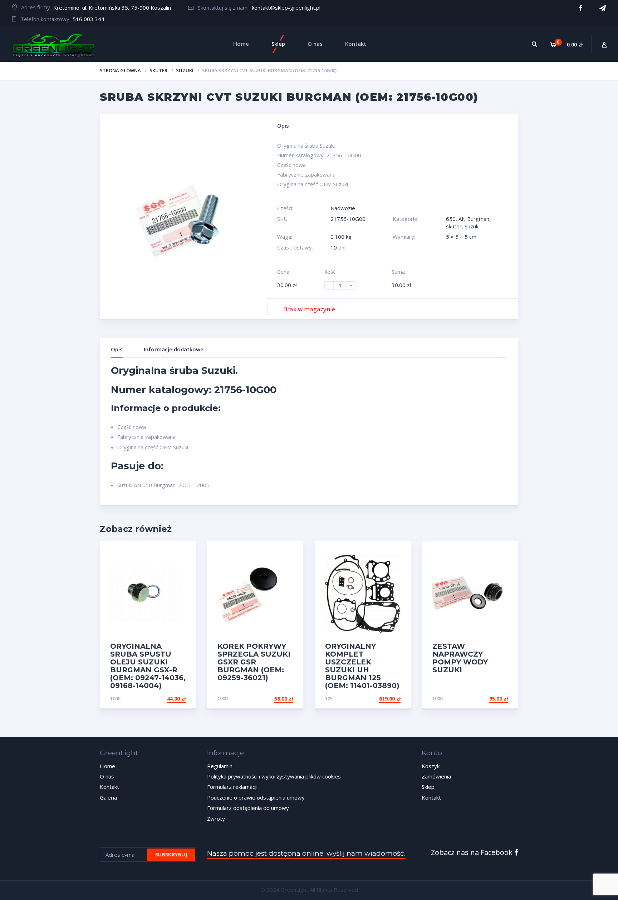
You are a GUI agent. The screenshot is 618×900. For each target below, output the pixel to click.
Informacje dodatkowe (173, 349)
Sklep (428, 786)
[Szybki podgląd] (183, 552)
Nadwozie (342, 208)
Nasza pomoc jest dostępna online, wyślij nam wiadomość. (306, 853)
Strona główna (120, 70)
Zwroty (216, 818)
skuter (158, 70)
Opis (117, 349)
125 (329, 698)
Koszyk (431, 766)
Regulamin (219, 766)
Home (107, 766)
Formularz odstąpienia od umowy (248, 807)
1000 (115, 698)
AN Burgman (473, 218)
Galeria (108, 797)
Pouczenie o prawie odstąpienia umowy (256, 797)
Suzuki (184, 70)
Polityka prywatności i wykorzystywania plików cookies (274, 776)
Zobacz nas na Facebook (472, 852)
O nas (107, 776)
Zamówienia (436, 776)
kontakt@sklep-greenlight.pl (286, 7)
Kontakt (109, 786)
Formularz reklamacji (232, 786)
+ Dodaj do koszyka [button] (158, 698)
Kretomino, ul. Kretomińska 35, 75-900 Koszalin (112, 7)
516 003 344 (88, 19)
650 (451, 218)
